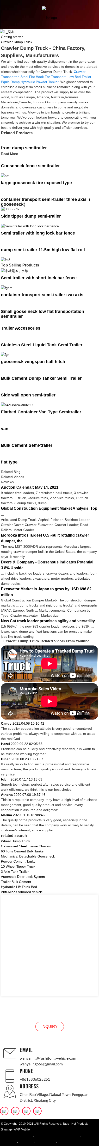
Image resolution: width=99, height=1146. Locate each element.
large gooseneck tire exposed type (36, 182)
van (4, 428)
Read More (9, 154)
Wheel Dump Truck (15, 841)
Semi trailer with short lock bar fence (39, 277)
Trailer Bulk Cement (16, 882)
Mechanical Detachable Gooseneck (28, 856)
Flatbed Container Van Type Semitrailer (41, 412)
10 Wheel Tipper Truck (18, 866)
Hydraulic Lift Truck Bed (19, 887)
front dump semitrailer (24, 147)
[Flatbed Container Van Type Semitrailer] (17, 405)
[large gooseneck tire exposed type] (5, 175)
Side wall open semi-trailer (28, 395)
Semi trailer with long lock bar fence (38, 233)
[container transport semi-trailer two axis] (6, 287)
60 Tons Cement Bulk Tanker (23, 851)
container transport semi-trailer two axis (42, 294)
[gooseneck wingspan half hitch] (5, 355)
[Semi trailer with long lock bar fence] (30, 226)
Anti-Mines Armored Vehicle (22, 892)
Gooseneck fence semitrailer (30, 165)
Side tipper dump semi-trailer (31, 216)
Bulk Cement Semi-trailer (26, 445)
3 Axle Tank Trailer (15, 871)
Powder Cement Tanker (19, 861)
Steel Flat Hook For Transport (43, 77)
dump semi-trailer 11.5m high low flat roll (43, 249)
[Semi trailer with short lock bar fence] (14, 271)
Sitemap (6, 1129)
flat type (9, 462)
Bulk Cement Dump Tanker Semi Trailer (41, 378)
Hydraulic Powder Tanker (39, 82)
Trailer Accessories (20, 328)
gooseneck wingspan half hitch (33, 361)
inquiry (50, 1027)
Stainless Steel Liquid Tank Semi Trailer (41, 344)
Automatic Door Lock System (23, 877)
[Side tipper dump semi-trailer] (10, 209)
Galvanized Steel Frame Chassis (26, 846)
